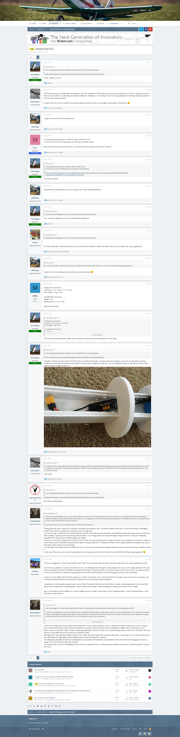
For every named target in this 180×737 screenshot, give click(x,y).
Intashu (35, 571)
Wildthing (35, 127)
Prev (31, 57)
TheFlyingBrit (35, 521)
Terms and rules (125, 729)
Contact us (114, 729)
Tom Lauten (132, 692)
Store (43, 23)
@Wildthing (117, 361)
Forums (55, 23)
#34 (150, 485)
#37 (150, 601)
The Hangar (35, 74)
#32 (150, 345)
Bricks (35, 242)
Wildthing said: (50, 211)
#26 (150, 186)
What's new (71, 23)
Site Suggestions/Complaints (62, 700)
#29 (150, 258)
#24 (150, 136)
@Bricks (57, 98)
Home (33, 23)
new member (39, 670)
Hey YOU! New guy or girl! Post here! (59, 672)
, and (58, 252)
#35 (150, 509)
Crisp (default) (35, 729)
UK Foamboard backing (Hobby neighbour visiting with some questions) (62, 691)
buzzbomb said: (50, 513)
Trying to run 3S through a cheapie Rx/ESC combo (53, 677)
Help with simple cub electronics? (52, 684)
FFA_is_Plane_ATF (39, 686)
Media (101, 23)
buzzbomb (34, 52)
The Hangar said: (50, 463)
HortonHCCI (37, 679)
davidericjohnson (39, 700)
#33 (150, 458)
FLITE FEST (45, 723)
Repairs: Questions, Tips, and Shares (61, 693)
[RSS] (150, 729)
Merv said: (48, 163)
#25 (150, 159)
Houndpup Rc (133, 672)
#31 (150, 313)
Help (140, 729)
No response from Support (45, 697)
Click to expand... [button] (97, 335)
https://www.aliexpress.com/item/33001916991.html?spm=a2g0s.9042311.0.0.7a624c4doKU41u (74, 74)
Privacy (134, 729)
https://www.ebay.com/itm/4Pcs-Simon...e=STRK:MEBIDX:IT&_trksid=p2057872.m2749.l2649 (77, 146)
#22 (150, 89)
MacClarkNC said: (50, 318)
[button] (60, 23)
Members (114, 23)
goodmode (37, 693)
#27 (150, 207)
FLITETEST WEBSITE (34, 723)
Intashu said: (49, 605)
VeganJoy (37, 672)
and (54, 108)
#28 (150, 230)
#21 (150, 62)
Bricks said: (48, 67)
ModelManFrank (134, 699)
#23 (150, 114)
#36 (150, 559)
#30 (150, 284)
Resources (87, 23)
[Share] (147, 62)
